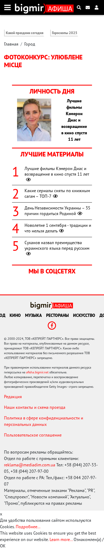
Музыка (33, 315)
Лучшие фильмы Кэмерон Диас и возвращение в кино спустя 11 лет (57, 171)
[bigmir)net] (30, 7)
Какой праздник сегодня (24, 33)
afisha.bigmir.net (37, 372)
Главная (11, 44)
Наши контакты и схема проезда (34, 407)
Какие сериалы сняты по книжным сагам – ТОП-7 (57, 193)
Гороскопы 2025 (64, 33)
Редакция (13, 396)
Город (29, 44)
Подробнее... (28, 526)
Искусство (84, 315)
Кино (15, 315)
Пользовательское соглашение (33, 435)
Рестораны (57, 315)
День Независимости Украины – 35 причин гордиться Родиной (57, 210)
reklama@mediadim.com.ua (29, 464)
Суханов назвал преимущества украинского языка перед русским (57, 245)
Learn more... (61, 539)
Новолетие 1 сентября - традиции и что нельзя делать (58, 228)
